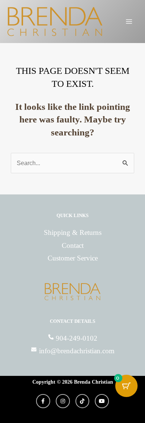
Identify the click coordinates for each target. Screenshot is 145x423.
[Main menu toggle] (129, 21)
